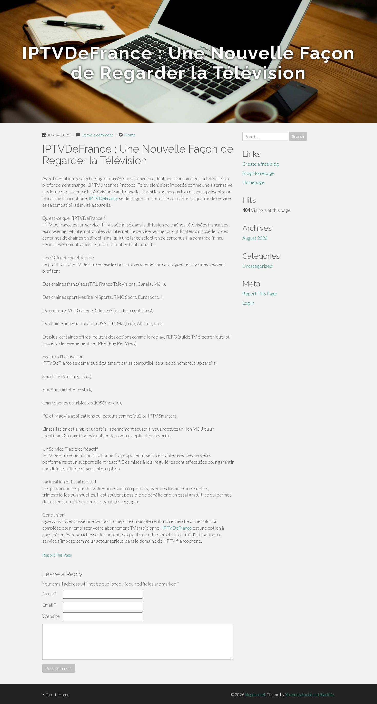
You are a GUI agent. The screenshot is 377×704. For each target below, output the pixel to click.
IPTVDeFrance (103, 198)
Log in (248, 303)
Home (130, 134)
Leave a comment (97, 134)
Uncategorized (257, 266)
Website (51, 616)
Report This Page (57, 554)
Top (48, 694)
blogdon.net (255, 694)
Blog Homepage (258, 173)
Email (49, 605)
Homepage (253, 182)
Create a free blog (260, 164)
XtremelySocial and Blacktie (309, 694)
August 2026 (254, 238)
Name (49, 593)
